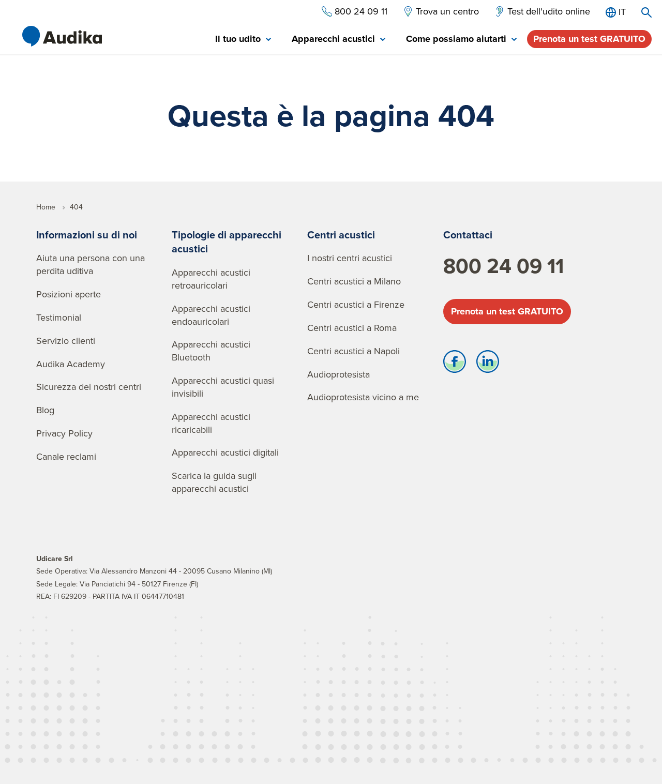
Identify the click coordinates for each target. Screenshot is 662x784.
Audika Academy (70, 363)
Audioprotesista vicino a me (363, 396)
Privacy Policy (64, 433)
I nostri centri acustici (349, 257)
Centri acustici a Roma (352, 327)
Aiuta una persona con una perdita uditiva (90, 264)
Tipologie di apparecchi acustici (226, 242)
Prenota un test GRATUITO (589, 39)
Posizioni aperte (68, 294)
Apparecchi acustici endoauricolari (211, 315)
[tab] (243, 39)
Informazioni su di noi (86, 234)
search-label (646, 12)
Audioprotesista (338, 374)
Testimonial (58, 317)
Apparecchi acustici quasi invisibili (223, 387)
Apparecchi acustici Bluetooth (211, 351)
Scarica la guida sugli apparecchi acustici (214, 482)
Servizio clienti (65, 340)
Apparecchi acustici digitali (225, 452)
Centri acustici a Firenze (355, 304)
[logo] (62, 36)
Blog (45, 409)
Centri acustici (341, 234)
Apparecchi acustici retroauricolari (211, 279)
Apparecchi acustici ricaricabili (211, 423)
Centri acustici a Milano (354, 281)
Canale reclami (66, 456)
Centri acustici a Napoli (353, 350)
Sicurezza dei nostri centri (88, 386)
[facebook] (454, 364)
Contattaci (467, 234)
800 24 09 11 (503, 266)
